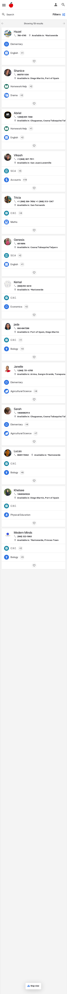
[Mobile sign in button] (56, 5)
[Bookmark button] (34, 61)
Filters (57, 14)
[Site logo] (11, 5)
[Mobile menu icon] (4, 5)
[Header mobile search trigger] (63, 5)
